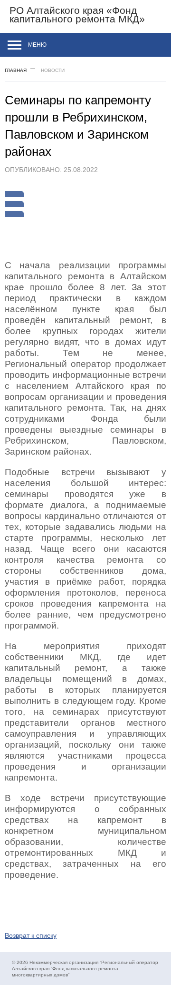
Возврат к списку (31, 935)
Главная (16, 70)
